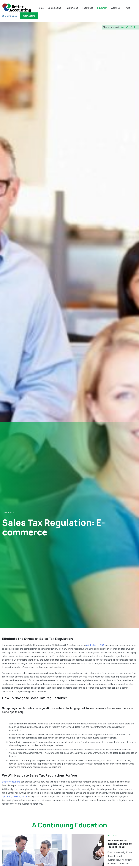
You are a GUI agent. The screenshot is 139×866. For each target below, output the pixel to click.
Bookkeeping (54, 7)
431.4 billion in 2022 (95, 645)
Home (41, 7)
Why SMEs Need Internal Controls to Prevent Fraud (120, 843)
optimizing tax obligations (14, 796)
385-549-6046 (9, 15)
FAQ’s (127, 7)
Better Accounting (11, 781)
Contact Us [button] (29, 15)
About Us (116, 7)
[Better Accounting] (16, 7)
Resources (87, 7)
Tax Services (71, 7)
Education (102, 7)
